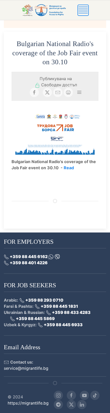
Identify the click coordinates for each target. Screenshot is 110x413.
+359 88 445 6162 (28, 256)
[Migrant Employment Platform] (49, 9)
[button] (83, 9)
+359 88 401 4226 (28, 262)
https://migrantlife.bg (28, 403)
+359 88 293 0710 (44, 300)
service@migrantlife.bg (26, 368)
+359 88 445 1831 (59, 306)
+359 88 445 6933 (63, 324)
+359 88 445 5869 (35, 318)
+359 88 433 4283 (71, 312)
